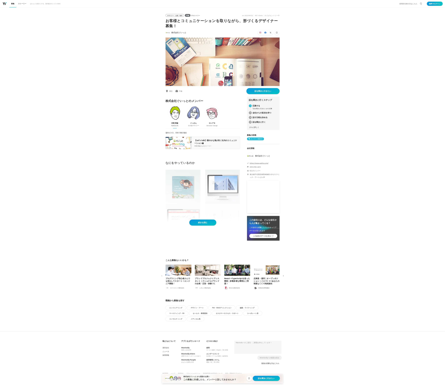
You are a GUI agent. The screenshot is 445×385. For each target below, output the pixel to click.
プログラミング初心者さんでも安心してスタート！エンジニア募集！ (178, 281)
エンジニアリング (175, 308)
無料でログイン (434, 4)
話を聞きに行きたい (263, 91)
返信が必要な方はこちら (270, 363)
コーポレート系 (252, 313)
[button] (169, 341)
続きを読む (202, 222)
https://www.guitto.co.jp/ (259, 163)
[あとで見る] (276, 32)
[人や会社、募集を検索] (421, 3)
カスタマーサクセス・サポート (227, 313)
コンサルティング (175, 319)
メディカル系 (195, 319)
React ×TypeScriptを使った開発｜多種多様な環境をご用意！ (237, 281)
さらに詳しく (254, 127)
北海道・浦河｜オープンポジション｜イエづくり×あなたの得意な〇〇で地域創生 (266, 281)
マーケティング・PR (176, 313)
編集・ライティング (247, 308)
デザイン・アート (197, 308)
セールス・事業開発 (200, 313)
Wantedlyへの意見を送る (269, 358)
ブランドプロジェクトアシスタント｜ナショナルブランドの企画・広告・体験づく (207, 281)
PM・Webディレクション (222, 308)
